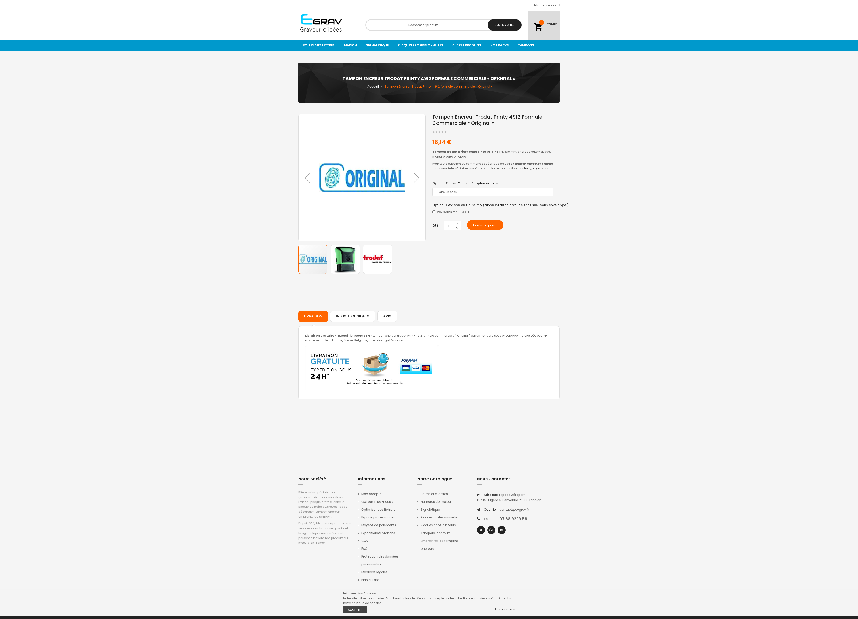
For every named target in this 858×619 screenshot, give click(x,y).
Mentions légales (374, 572)
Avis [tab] (387, 316)
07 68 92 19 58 (513, 519)
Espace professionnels (378, 517)
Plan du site (370, 580)
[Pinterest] (502, 530)
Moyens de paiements (378, 525)
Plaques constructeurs (438, 525)
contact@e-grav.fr (514, 509)
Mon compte (371, 494)
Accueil (373, 86)
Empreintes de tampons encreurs (439, 545)
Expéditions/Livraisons (378, 533)
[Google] (491, 530)
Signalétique (430, 509)
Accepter (355, 610)
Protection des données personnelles (380, 560)
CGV (364, 541)
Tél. (486, 519)
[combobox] (443, 25)
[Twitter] (481, 530)
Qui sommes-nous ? (377, 501)
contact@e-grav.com (534, 168)
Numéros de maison (436, 501)
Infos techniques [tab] (352, 316)
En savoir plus (505, 609)
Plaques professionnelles (440, 517)
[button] (307, 177)
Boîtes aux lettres (434, 494)
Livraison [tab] (313, 316)
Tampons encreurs (435, 533)
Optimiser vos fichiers (378, 509)
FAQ (364, 548)
